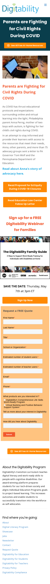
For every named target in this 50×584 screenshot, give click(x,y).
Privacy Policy (9, 567)
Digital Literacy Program (15, 527)
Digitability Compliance (14, 572)
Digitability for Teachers (15, 563)
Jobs (4, 536)
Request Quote (10, 549)
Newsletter (8, 540)
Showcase (7, 531)
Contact (6, 545)
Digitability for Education (15, 554)
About (5, 522)
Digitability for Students (15, 558)
